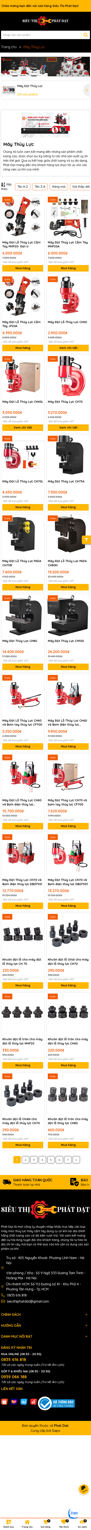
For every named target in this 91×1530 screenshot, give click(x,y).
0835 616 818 (17, 1295)
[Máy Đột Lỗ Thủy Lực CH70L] (22, 456)
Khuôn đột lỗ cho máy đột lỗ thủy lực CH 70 (21, 962)
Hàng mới (59, 187)
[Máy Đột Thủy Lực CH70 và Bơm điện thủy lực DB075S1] (22, 854)
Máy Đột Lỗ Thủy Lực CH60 (67, 322)
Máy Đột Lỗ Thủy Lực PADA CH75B (21, 563)
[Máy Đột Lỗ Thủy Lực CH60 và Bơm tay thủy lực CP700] (22, 695)
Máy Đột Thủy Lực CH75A (66, 481)
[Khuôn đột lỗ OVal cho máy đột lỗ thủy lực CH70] (68, 934)
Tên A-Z (22, 187)
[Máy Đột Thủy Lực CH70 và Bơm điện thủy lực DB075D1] (68, 854)
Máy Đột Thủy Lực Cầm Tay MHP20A (68, 244)
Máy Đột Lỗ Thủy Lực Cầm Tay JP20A (21, 324)
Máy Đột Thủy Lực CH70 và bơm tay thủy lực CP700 (67, 802)
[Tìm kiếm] (86, 35)
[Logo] (45, 21)
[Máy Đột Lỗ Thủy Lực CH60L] (22, 376)
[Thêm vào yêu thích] (39, 200)
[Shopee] (4, 1401)
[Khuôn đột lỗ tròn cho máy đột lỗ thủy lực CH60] (68, 1014)
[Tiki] (24, 1401)
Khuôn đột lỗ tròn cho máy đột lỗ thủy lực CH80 (68, 1121)
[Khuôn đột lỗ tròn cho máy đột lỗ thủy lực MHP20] (22, 1014)
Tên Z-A (40, 187)
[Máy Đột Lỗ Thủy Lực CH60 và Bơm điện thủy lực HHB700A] (22, 775)
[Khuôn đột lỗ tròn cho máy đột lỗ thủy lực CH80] (68, 1093)
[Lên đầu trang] (82, 1505)
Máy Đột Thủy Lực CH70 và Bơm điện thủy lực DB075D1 (68, 882)
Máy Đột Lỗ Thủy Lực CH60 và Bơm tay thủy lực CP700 (22, 723)
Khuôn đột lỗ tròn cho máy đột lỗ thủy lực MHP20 (22, 1041)
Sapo (56, 1430)
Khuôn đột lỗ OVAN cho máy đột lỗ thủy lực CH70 (21, 1121)
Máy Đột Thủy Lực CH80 (19, 641)
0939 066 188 (14, 1376)
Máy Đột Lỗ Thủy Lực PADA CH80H (67, 563)
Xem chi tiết (68, 348)
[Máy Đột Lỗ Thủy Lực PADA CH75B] (22, 535)
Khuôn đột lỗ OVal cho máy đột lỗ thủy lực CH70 (68, 962)
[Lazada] (14, 1401)
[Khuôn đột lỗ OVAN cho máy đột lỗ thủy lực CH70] (22, 1093)
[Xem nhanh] (39, 215)
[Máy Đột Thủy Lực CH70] (68, 376)
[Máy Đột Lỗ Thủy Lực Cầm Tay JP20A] (22, 296)
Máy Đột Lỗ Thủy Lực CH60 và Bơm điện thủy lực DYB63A (67, 723)
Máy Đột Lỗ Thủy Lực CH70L (22, 481)
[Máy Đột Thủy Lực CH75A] (68, 456)
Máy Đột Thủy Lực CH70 (65, 402)
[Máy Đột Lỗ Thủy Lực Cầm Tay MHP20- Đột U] (22, 217)
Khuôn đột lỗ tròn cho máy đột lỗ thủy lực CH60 (68, 1041)
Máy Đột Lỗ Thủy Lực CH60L (22, 402)
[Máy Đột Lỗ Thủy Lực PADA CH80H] (68, 535)
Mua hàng (22, 268)
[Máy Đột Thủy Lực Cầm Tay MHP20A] (68, 217)
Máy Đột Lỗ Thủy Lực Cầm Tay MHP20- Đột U (21, 244)
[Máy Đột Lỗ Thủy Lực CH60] (68, 296)
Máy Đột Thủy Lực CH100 (66, 641)
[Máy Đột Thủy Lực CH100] (68, 615)
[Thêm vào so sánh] (39, 207)
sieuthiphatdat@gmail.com (28, 1301)
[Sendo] (33, 1401)
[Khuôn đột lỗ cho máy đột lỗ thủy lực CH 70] (22, 934)
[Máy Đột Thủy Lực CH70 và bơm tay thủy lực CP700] (68, 775)
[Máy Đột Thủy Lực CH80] (22, 615)
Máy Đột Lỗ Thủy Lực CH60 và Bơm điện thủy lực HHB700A (21, 802)
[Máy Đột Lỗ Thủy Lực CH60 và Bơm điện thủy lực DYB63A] (68, 695)
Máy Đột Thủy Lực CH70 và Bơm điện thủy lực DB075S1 (22, 882)
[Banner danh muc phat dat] (45, 66)
